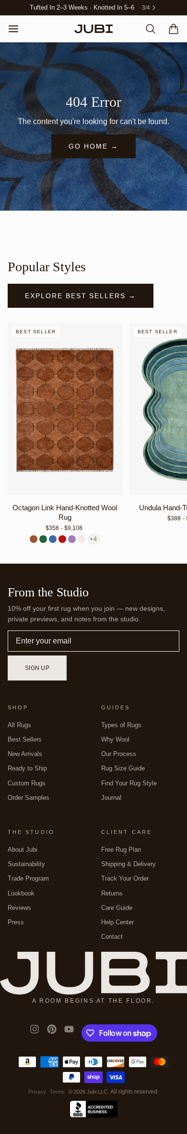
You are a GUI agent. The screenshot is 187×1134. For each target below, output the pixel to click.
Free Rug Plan (121, 849)
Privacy (37, 1092)
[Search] (146, 29)
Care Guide (116, 907)
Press (16, 922)
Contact (112, 936)
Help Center (117, 922)
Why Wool (115, 739)
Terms (57, 1092)
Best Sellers (25, 739)
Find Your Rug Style (129, 783)
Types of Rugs (121, 725)
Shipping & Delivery (128, 864)
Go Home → (93, 146)
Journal (111, 797)
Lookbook (21, 893)
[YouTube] (69, 1033)
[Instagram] (34, 1033)
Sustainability (26, 864)
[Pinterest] (52, 1033)
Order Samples (28, 797)
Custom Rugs (27, 783)
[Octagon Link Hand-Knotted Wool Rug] (65, 409)
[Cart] (169, 28)
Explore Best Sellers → (80, 296)
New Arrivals (25, 753)
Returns (112, 893)
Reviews (19, 907)
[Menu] (17, 28)
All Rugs (19, 725)
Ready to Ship (27, 768)
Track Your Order (125, 878)
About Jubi (22, 849)
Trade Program (28, 878)
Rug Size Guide (123, 768)
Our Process (118, 753)
